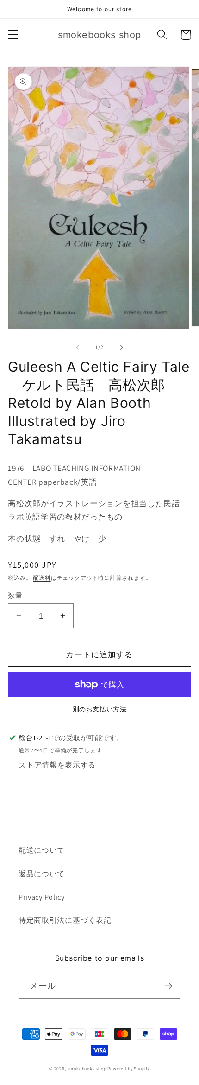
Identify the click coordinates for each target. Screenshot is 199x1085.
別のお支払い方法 (100, 709)
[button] (13, 35)
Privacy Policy (42, 897)
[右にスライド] (121, 347)
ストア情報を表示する (57, 765)
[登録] (168, 986)
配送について (42, 850)
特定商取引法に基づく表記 (65, 920)
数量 (15, 595)
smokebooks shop (87, 1069)
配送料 (41, 577)
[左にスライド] (78, 347)
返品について (42, 874)
